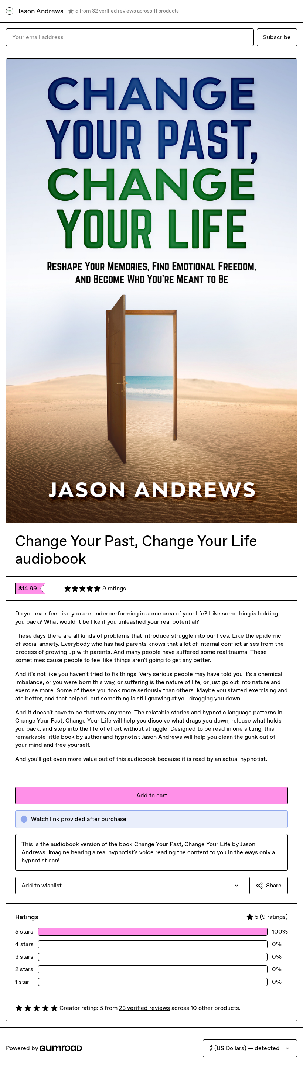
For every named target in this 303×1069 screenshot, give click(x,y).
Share (274, 885)
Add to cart (151, 795)
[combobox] (130, 885)
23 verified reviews (144, 1007)
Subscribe (277, 37)
